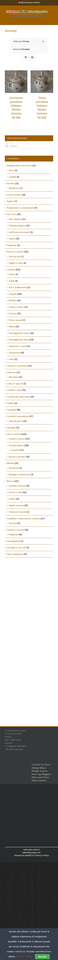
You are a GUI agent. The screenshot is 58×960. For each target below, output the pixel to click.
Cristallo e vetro (14, 390)
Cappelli (12, 177)
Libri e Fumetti (13, 434)
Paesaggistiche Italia (18, 339)
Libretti (12, 499)
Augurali (12, 294)
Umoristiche (14, 353)
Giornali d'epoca (16, 445)
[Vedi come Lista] (32, 57)
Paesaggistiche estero (19, 333)
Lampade (11, 427)
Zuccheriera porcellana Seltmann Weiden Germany (16, 106)
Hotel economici (39, 780)
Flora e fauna (15, 320)
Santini (12, 238)
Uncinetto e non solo (16, 547)
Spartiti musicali (16, 505)
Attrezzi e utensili (15, 252)
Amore (12, 274)
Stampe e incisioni (15, 530)
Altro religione (15, 219)
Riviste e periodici (17, 457)
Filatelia (10, 403)
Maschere (13, 377)
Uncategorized (13, 541)
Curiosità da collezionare (18, 397)
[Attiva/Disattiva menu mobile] (51, 20)
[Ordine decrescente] (43, 41)
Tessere (12, 523)
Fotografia (11, 410)
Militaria (10, 463)
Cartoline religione (17, 225)
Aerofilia (10, 183)
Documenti (14, 468)
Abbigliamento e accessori (19, 165)
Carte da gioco (15, 421)
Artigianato (12, 245)
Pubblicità (13, 534)
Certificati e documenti (19, 232)
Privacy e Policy (42, 855)
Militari (12, 326)
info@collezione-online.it (29, 2)
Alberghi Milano (39, 768)
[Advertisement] (29, 594)
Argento (10, 201)
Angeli (12, 281)
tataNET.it (29, 855)
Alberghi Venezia (39, 771)
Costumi (12, 313)
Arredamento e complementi (20, 208)
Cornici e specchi (15, 383)
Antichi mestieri (14, 195)
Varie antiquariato (15, 554)
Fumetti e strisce (16, 439)
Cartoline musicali (17, 486)
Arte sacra (11, 214)
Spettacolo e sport (17, 346)
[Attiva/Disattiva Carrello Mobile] (45, 20)
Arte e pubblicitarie (17, 287)
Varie (11, 359)
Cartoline (11, 269)
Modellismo (14, 188)
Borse (11, 170)
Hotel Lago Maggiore (41, 774)
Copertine (15, 450)
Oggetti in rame (16, 263)
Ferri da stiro (14, 256)
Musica (10, 481)
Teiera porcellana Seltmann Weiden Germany (42, 106)
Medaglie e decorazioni (19, 474)
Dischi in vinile (15, 492)
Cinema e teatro (16, 307)
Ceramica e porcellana (17, 366)
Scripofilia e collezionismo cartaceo (23, 518)
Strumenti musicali (17, 512)
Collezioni (11, 372)
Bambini (12, 300)
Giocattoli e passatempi (18, 416)
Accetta (42, 956)
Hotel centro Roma (40, 777)
